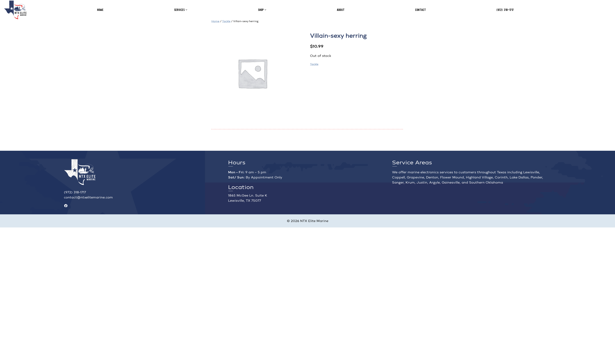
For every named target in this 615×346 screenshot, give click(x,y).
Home (215, 21)
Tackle (226, 21)
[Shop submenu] (265, 10)
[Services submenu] (186, 10)
